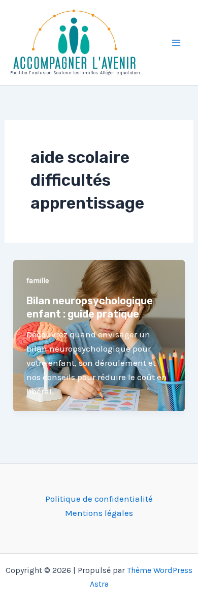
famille (37, 280)
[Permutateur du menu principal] (176, 42)
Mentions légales (99, 513)
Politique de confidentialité (99, 499)
